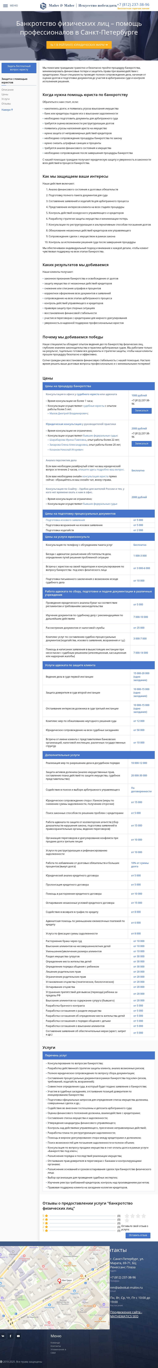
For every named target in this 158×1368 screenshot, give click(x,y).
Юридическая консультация (63, 424)
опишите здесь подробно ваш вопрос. (101, 469)
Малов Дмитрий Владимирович (69, 413)
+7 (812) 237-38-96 (133, 4)
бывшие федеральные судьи (100, 435)
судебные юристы (93, 405)
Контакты (56, 1346)
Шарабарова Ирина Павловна (68, 439)
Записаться (141, 410)
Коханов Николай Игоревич (66, 449)
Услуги (6, 99)
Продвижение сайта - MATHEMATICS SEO (126, 1314)
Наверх (6, 109)
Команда (55, 1342)
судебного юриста (88, 394)
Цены (5, 94)
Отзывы (6, 103)
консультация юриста (95, 476)
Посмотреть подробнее (47, 1276)
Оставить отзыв (138, 1235)
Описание (8, 89)
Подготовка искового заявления (65, 520)
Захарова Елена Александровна (69, 444)
